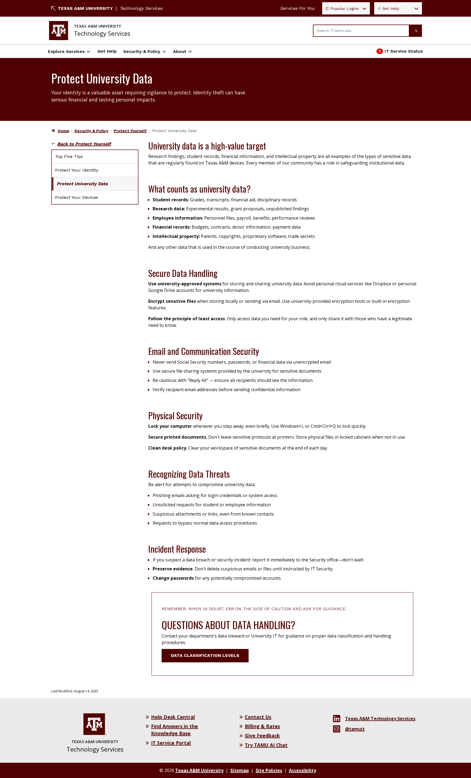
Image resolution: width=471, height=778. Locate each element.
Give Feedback (262, 735)
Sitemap (239, 770)
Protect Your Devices (76, 197)
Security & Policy (141, 51)
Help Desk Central (173, 717)
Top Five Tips (69, 156)
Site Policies (269, 770)
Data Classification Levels (205, 655)
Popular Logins (344, 8)
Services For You (297, 8)
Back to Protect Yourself (84, 143)
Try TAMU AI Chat (266, 745)
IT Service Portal (171, 743)
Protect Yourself (130, 130)
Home (63, 130)
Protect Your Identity (76, 170)
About (179, 51)
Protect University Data (92, 183)
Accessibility (302, 770)
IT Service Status (400, 53)
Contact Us (258, 717)
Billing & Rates (262, 726)
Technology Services (141, 8)
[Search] (415, 31)
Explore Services (66, 51)
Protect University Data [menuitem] (174, 130)
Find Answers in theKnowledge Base (174, 730)
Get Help (390, 8)
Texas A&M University (85, 8)
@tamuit (355, 729)
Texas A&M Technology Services (380, 719)
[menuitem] (62, 130)
